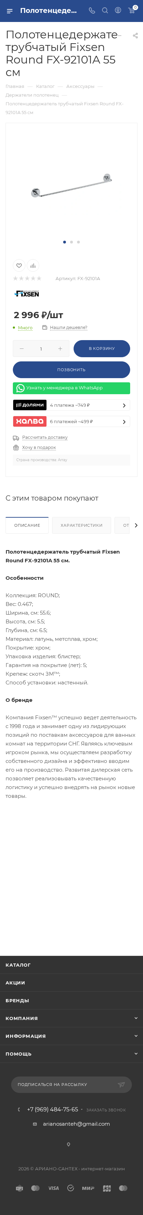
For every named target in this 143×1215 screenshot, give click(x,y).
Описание (27, 525)
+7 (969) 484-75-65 (52, 1109)
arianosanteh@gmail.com (76, 1123)
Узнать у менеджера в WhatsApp (64, 388)
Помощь (19, 1054)
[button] (64, 242)
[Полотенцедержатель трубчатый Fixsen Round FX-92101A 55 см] (71, 184)
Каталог (18, 965)
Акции (15, 982)
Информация (26, 1036)
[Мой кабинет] (118, 11)
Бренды (17, 1000)
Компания (22, 1018)
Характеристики (81, 525)
